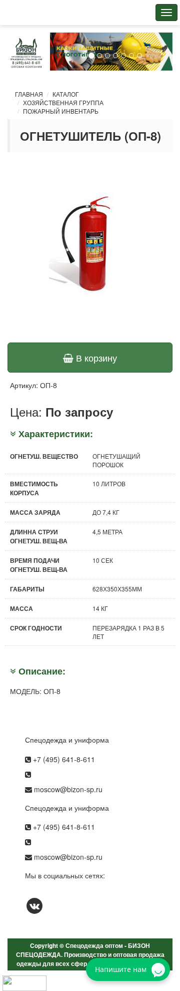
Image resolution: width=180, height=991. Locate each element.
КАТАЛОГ (65, 94)
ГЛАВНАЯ (29, 94)
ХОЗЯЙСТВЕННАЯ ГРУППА (63, 102)
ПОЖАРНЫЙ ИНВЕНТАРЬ (60, 111)
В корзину (95, 357)
